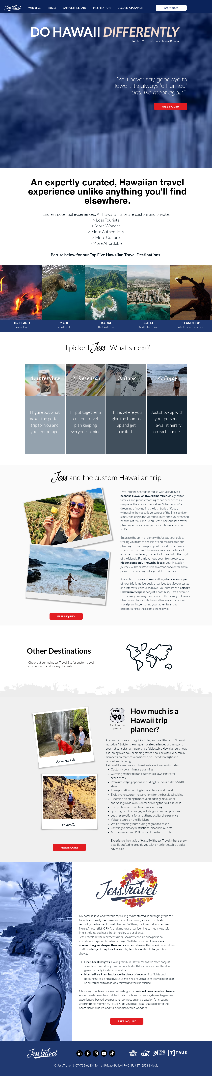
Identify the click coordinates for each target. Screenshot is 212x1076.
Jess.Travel (60, 662)
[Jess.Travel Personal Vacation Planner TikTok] (112, 1053)
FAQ (127, 1065)
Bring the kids (65, 761)
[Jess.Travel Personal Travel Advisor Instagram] (96, 1053)
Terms (98, 1065)
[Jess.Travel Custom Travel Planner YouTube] (104, 1053)
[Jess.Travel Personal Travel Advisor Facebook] (87, 1053)
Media (154, 1065)
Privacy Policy (113, 1065)
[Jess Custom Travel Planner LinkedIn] (79, 1053)
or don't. (68, 824)
